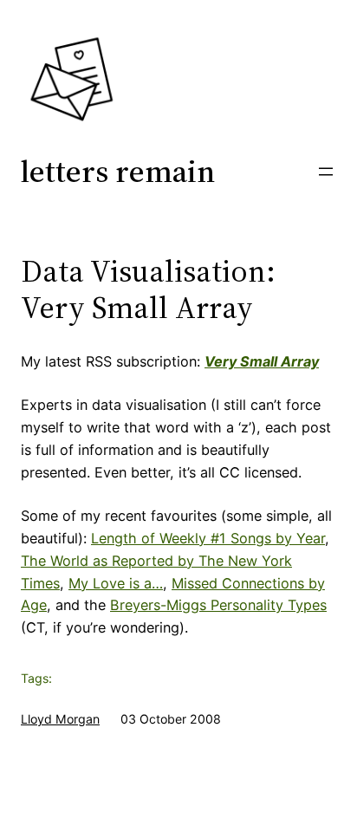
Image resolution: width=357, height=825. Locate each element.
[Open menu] (325, 171)
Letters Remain (118, 171)
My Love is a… (115, 583)
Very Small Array (261, 361)
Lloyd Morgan (60, 718)
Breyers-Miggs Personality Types (218, 605)
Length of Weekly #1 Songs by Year (208, 538)
